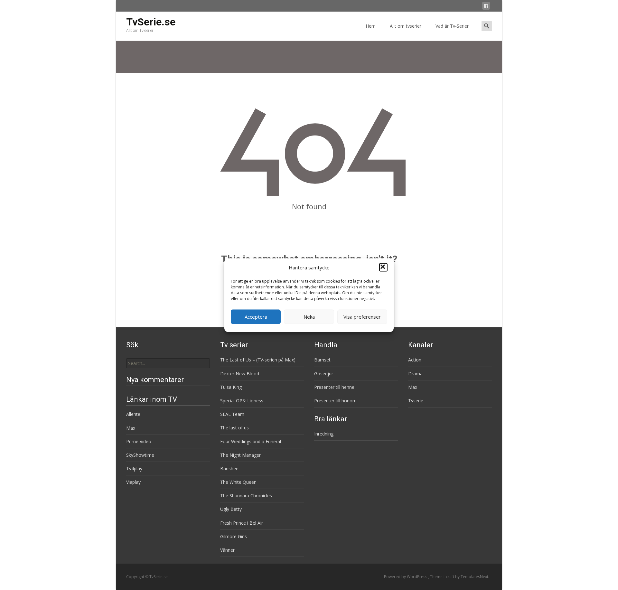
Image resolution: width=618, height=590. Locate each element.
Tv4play (134, 468)
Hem (371, 26)
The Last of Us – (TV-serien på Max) (257, 360)
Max (412, 387)
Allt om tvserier (405, 26)
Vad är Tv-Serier (452, 26)
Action (414, 360)
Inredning (323, 434)
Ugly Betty (231, 509)
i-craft (449, 576)
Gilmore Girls (233, 536)
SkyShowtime (140, 455)
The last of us (234, 428)
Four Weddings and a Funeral (250, 441)
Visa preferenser (362, 317)
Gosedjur (323, 373)
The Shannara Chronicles (246, 495)
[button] (383, 267)
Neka (309, 317)
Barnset (322, 360)
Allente (133, 414)
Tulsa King (231, 387)
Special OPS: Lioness (241, 401)
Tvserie (415, 401)
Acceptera (256, 317)
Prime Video (138, 441)
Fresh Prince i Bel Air (241, 523)
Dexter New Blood (239, 373)
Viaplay (133, 482)
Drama (415, 373)
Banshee (229, 468)
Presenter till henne (334, 387)
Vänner (227, 550)
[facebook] (486, 7)
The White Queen (238, 482)
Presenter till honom (335, 401)
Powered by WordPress (406, 576)
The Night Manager (240, 455)
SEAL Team (232, 414)
